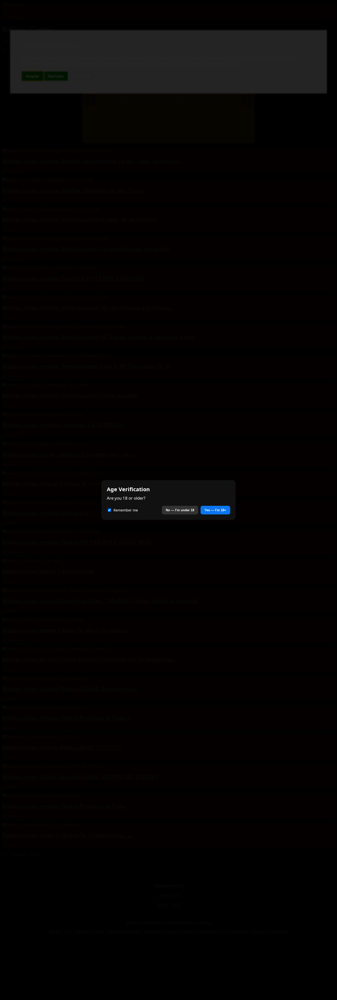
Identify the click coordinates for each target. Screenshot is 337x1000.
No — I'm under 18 (180, 510)
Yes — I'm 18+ (215, 510)
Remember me (125, 510)
